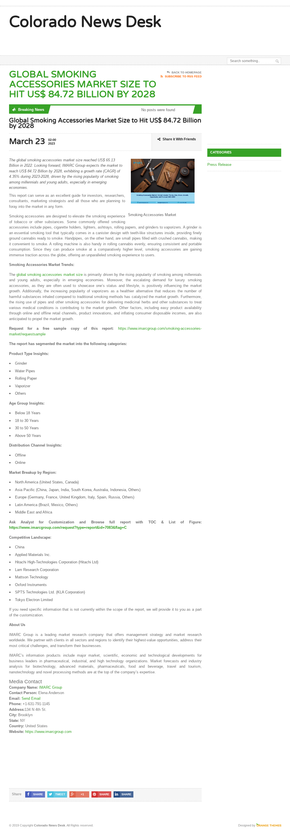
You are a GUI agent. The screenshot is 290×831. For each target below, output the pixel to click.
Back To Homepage (187, 72)
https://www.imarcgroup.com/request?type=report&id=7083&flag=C (68, 527)
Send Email (31, 698)
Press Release (219, 164)
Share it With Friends (179, 139)
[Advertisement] (157, 41)
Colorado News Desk (85, 22)
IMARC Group (50, 687)
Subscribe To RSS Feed (183, 76)
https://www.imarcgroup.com (48, 731)
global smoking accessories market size (49, 274)
